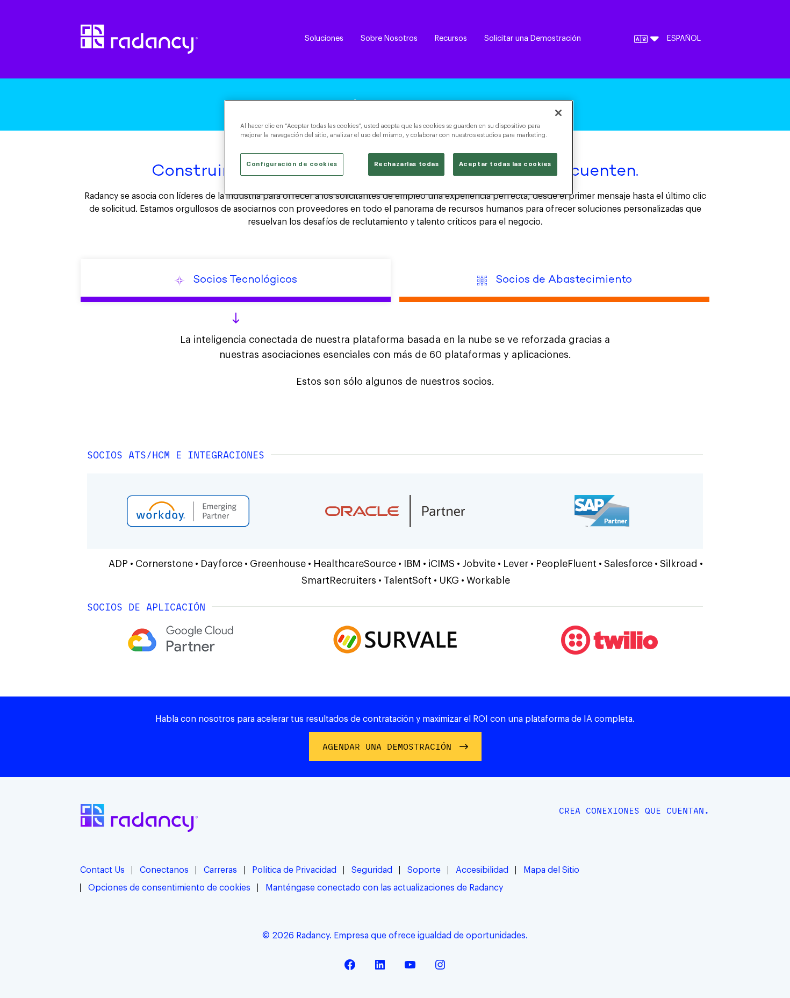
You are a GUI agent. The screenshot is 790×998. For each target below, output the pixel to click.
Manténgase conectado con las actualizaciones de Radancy (384, 888)
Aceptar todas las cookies (505, 164)
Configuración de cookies (291, 164)
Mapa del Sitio (551, 870)
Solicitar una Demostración (532, 38)
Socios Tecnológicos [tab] (245, 280)
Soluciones (324, 38)
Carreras (220, 870)
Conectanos (164, 870)
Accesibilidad (482, 870)
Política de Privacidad (294, 870)
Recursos (451, 38)
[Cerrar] (558, 113)
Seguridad (371, 870)
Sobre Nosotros (389, 38)
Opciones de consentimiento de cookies (169, 888)
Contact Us (102, 870)
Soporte (424, 870)
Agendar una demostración (386, 746)
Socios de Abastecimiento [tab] (563, 280)
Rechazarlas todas (406, 164)
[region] (398, 147)
